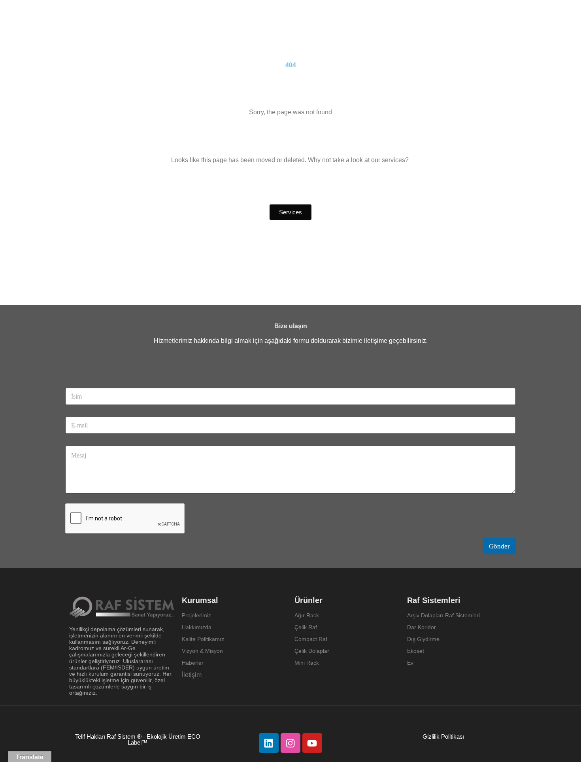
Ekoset (416, 651)
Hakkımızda (196, 627)
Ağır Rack (306, 615)
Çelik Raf (305, 627)
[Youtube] (312, 743)
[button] (290, 212)
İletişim (192, 674)
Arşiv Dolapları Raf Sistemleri (443, 615)
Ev (410, 663)
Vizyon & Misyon (202, 651)
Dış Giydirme (423, 639)
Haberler (193, 663)
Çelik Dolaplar (311, 651)
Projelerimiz (196, 615)
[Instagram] (290, 743)
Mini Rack (306, 663)
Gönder (499, 546)
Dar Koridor (422, 627)
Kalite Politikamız (203, 639)
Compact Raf (310, 639)
